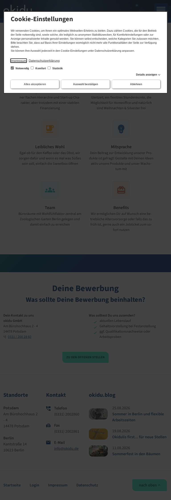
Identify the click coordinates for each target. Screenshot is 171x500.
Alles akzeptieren (35, 84)
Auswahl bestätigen (85, 84)
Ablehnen (136, 84)
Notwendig (22, 68)
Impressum (18, 60)
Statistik (57, 68)
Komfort (41, 68)
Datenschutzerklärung (44, 60)
